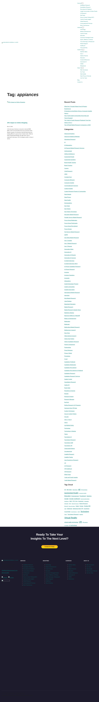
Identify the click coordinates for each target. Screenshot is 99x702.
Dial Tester (67, 206)
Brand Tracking (68, 165)
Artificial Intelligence (69, 154)
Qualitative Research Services (72, 376)
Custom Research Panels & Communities (75, 191)
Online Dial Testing (69, 338)
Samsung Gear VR (78, 508)
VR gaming (85, 522)
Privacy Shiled (68, 353)
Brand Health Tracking (70, 162)
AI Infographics (68, 145)
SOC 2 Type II (68, 419)
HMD (70, 501)
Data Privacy (67, 197)
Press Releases (68, 350)
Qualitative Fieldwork (69, 362)
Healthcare (66, 501)
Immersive (81, 501)
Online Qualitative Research (71, 341)
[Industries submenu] (83, 27)
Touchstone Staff (68, 442)
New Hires (67, 333)
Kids (70, 503)
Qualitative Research (69, 373)
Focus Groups (68, 229)
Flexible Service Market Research (73, 217)
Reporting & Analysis (69, 390)
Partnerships (67, 347)
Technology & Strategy (70, 431)
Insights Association (69, 289)
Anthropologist (68, 151)
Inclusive (66, 272)
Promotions (67, 356)
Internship (66, 295)
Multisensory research (70, 330)
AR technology (84, 489)
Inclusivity (66, 278)
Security (66, 416)
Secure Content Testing (70, 414)
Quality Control (68, 379)
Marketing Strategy (69, 312)
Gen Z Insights (68, 240)
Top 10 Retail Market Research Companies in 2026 (77, 125)
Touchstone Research (70, 440)
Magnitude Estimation (70, 304)
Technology (67, 428)
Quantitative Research (70, 382)
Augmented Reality (69, 156)
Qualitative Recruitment (70, 367)
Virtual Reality (70, 517)
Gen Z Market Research (70, 243)
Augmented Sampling (70, 159)
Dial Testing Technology (70, 211)
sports (78, 511)
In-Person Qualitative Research (72, 266)
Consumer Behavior (69, 180)
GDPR (66, 234)
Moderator (67, 324)
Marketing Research (75, 503)
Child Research (68, 171)
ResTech (66, 402)
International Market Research (72, 292)
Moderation (67, 321)
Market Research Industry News (72, 310)
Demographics (68, 203)
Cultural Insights (68, 188)
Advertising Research (69, 139)
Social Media (67, 511)
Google (66, 499)
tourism (81, 514)
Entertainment (75, 496)
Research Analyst (68, 396)
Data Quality (67, 200)
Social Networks (74, 511)
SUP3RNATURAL (69, 425)
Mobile (77, 506)
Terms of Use (5, 695)
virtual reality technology (71, 522)
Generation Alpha (68, 249)
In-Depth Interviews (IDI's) (71, 263)
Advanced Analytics (69, 133)
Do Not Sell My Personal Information (24, 695)
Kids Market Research (70, 298)
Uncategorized (68, 451)
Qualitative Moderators (70, 364)
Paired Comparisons (69, 344)
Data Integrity (67, 194)
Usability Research (69, 454)
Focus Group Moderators (70, 220)
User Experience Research (71, 460)
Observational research (70, 336)
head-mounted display (85, 498)
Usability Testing (68, 457)
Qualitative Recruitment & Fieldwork (73, 370)
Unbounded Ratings (69, 448)
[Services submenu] (82, 3)
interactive (66, 503)
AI (64, 142)
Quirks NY (67, 385)
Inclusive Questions (69, 275)
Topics (66, 434)
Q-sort (65, 359)
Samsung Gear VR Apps (70, 408)
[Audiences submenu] (83, 49)
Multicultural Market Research (72, 327)
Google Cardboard (74, 499)
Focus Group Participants (70, 223)
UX (65, 463)
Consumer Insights (69, 182)
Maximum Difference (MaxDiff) (72, 315)
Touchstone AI (68, 437)
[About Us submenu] (83, 68)
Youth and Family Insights (71, 477)
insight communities (69, 286)
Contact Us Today (49, 546)
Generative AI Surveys (70, 258)
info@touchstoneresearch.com (9, 570)
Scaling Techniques (69, 411)
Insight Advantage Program (71, 284)
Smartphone (86, 508)
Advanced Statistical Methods (72, 136)
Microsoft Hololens (72, 506)
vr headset (66, 525)
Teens (65, 514)
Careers (66, 168)
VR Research (67, 471)
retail (65, 508)
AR (79, 489)
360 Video (69, 489)
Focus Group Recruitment (71, 226)
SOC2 (66, 422)
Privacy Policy (12, 695)
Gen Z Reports (68, 246)
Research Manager (69, 399)
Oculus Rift (87, 506)
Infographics (67, 281)
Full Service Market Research (72, 232)
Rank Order (67, 388)
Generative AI (67, 252)
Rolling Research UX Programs (72, 405)
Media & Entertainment (70, 318)
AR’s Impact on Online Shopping (17, 122)
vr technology (73, 525)
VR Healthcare (68, 468)
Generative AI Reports (70, 255)
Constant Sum (68, 177)
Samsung (69, 508)
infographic (86, 501)
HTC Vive (75, 501)
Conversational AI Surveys (71, 185)
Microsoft (66, 506)
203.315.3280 (5, 572)
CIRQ (65, 174)
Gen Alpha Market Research (71, 237)
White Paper (67, 474)
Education (67, 496)
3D (65, 489)
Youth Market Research (70, 480)
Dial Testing (67, 208)
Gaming (89, 496)
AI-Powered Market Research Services (74, 148)
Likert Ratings (67, 301)
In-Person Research (69, 269)
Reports (66, 393)
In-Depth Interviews (69, 260)
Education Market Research (71, 214)
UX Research (67, 466)
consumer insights (82, 493)
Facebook (83, 496)
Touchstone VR (68, 445)
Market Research (68, 307)
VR (80, 522)
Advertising (75, 489)
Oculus (81, 506)
